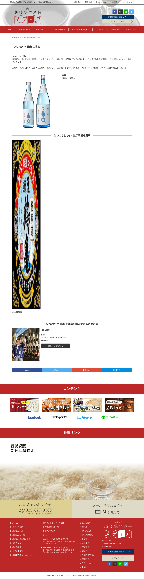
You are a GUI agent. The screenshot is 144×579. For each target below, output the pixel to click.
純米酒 (84, 527)
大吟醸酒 (85, 543)
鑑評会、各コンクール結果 (53, 523)
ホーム (10, 29)
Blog (45, 535)
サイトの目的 (24, 29)
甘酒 (84, 567)
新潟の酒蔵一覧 (59, 29)
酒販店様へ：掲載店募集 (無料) (55, 548)
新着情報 (88, 2)
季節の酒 (85, 559)
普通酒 (84, 551)
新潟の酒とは (41, 29)
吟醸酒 (84, 539)
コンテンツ (100, 29)
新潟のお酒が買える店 (80, 29)
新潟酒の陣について (51, 527)
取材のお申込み (102, 2)
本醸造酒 (85, 547)
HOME (14, 38)
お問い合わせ (119, 21)
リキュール (86, 563)
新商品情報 (115, 29)
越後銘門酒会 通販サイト (118, 17)
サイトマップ (128, 2)
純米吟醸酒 (86, 531)
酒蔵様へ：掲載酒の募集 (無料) (55, 539)
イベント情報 (131, 29)
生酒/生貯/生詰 (88, 555)
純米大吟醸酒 (87, 535)
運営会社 (77, 2)
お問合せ (115, 2)
